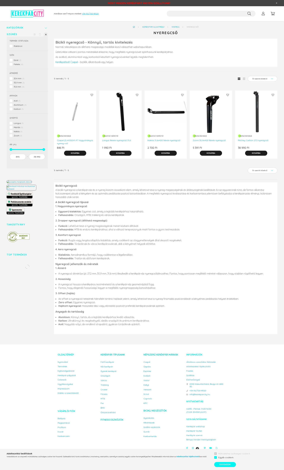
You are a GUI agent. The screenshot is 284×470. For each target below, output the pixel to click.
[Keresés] (249, 14)
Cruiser (104, 389)
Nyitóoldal (63, 362)
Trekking (105, 385)
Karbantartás (150, 436)
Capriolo (147, 398)
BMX (103, 408)
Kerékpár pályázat (67, 375)
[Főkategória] (134, 27)
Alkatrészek (149, 422)
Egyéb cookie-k (225, 457)
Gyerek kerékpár (109, 371)
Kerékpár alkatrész (153, 27)
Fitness (104, 394)
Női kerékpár (107, 366)
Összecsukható (108, 412)
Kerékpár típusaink (113, 354)
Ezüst (17, 60)
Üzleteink (62, 380)
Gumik (146, 432)
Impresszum (64, 388)
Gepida (147, 366)
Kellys (146, 385)
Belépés (61, 418)
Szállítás (190, 375)
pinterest (205, 448)
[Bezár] (276, 3)
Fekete (18, 64)
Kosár (60, 432)
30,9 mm (19, 82)
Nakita (18, 131)
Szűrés (12, 34)
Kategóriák (15, 27)
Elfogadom (225, 464)
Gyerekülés (148, 418)
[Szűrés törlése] (40, 34)
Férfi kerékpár (107, 362)
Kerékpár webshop (195, 426)
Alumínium (20, 105)
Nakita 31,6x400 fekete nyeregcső (163, 140)
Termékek (62, 366)
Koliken (146, 376)
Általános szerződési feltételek (201, 362)
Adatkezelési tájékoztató (198, 366)
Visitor (146, 380)
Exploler (147, 371)
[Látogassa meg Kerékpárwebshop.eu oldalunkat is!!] (21, 187)
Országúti (105, 376)
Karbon (18, 109)
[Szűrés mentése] (34, 34)
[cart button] (273, 14)
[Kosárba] (75, 153)
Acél (17, 101)
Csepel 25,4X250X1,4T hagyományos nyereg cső (75, 142)
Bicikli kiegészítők (155, 410)
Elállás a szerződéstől (68, 393)
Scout (146, 394)
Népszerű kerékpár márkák (160, 354)
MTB (103, 398)
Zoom (17, 135)
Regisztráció (64, 423)
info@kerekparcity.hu (199, 394)
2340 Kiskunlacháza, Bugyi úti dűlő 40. (206, 385)
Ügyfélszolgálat (65, 384)
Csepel (146, 362)
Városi (104, 380)
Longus (18, 123)
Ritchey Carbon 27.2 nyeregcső (253, 140)
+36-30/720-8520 (90, 13)
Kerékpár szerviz (194, 435)
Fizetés (189, 371)
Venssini (147, 389)
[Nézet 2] (244, 79)
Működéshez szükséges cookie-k (234, 453)
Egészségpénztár (66, 371)
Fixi (102, 403)
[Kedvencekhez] (92, 95)
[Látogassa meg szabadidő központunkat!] (19, 181)
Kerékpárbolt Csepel (66, 62)
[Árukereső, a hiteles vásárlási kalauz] (18, 236)
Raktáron (18, 46)
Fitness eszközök (112, 419)
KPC (145, 403)
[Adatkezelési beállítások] (217, 448)
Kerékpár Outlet (194, 431)
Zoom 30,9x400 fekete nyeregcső (209, 140)
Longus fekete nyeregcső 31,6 (116, 140)
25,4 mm (19, 78)
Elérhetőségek (193, 380)
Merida (18, 127)
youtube (211, 448)
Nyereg (175, 27)
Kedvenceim (64, 436)
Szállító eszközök (151, 427)
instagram (193, 448)
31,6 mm (19, 87)
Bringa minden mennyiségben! (201, 439)
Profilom (62, 427)
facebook (187, 448)
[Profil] (263, 14)
